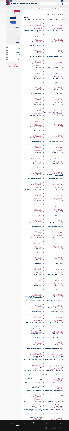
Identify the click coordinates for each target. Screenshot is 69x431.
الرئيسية (35, 3)
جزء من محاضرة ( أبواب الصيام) (38, 73)
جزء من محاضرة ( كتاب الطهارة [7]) (38, 306)
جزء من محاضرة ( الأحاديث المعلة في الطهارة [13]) (57, 184)
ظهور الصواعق (58, 189)
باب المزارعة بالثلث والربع (56, 63)
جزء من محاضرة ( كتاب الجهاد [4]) (59, 217)
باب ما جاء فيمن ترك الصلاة (56, 163)
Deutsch (53, 429)
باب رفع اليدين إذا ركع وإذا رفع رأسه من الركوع (53, 19)
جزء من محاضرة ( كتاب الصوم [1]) (38, 206)
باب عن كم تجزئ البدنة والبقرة (34, 41)
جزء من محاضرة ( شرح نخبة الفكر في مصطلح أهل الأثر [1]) (35, 415)
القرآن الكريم (30, 6)
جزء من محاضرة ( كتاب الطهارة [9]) (38, 317)
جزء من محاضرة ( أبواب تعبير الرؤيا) (59, 77)
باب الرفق (58, 115)
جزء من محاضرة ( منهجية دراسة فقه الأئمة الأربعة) (36, 365)
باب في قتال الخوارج (36, 344)
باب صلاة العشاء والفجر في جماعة (55, 89)
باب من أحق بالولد (36, 200)
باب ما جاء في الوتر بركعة (35, 167)
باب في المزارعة (36, 82)
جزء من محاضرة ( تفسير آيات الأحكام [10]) (58, 388)
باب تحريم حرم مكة (57, 270)
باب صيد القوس (36, 130)
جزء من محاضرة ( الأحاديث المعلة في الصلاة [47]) (57, 404)
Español (56, 429)
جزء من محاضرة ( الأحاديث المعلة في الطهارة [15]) (36, 184)
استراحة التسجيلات (53, 428)
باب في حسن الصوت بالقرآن (56, 137)
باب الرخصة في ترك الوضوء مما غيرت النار (33, 148)
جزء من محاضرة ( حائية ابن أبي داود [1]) (58, 232)
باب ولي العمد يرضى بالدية (35, 337)
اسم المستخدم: (15, 13)
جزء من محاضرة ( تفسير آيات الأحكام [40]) (58, 408)
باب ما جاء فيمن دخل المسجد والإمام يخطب (53, 167)
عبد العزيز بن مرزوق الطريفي (57, 24)
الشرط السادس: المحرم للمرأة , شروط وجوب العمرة (32, 390)
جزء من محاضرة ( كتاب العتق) (59, 291)
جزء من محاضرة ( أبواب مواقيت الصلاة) (58, 110)
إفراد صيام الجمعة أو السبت (35, 185)
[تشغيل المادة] (43, 19)
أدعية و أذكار (54, 427)
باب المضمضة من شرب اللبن (56, 152)
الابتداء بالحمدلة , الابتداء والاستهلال (55, 413)
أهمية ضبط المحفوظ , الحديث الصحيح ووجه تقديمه (52, 370)
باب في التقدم (37, 204)
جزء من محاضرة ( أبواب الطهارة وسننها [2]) (37, 147)
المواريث (15, 3)
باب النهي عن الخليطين (56, 196)
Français (50, 429)
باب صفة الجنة (37, 67)
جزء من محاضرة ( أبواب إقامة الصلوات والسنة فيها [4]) (57, 169)
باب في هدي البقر (57, 259)
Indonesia (43, 429)
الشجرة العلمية (17, 6)
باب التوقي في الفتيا (36, 285)
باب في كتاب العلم (57, 285)
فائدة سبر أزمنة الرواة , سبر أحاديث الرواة (33, 413)
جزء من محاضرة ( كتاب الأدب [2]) (59, 221)
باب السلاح (58, 52)
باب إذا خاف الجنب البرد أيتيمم (55, 311)
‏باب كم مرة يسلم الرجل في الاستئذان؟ (33, 222)
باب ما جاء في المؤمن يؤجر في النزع (34, 45)
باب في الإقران (58, 263)
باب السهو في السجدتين (56, 237)
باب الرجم (37, 52)
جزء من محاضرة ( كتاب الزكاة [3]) (38, 258)
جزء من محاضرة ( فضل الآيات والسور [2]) (37, 408)
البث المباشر (12, 6)
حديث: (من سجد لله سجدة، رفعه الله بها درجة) (32, 300)
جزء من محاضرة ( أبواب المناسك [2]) (38, 99)
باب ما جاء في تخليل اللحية (56, 148)
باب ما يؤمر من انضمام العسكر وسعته (54, 215)
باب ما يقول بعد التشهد (56, 233)
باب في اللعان (58, 200)
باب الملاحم (37, 152)
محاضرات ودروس (61, 424)
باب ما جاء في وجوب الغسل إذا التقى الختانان (53, 30)
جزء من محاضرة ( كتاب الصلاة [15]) (59, 243)
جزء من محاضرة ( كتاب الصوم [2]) (59, 210)
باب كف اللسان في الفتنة (56, 34)
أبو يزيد (19, 60)
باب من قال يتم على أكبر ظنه (34, 237)
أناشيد (55, 423)
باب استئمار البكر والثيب (56, 100)
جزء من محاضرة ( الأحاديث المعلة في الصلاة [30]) (36, 328)
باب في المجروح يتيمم (35, 311)
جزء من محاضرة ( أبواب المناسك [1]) (59, 99)
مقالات (30, 3)
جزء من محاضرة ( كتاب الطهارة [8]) (59, 317)
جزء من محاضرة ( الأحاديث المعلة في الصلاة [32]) (57, 332)
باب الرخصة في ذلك (57, 211)
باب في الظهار (37, 263)
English (47, 429)
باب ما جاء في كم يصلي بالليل (34, 137)
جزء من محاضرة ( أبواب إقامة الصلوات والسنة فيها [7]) (36, 25)
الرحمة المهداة (47, 423)
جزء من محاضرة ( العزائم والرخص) (59, 195)
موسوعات (32, 3)
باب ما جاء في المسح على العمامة (55, 26)
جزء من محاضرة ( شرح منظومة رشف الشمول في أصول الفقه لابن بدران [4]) (33, 376)
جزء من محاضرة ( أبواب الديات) (38, 62)
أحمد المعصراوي (18, 48)
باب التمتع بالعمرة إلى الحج (35, 93)
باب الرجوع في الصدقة (56, 104)
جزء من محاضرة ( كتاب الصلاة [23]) (59, 84)
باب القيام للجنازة (36, 248)
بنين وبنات (12, 3)
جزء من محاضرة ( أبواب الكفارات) (59, 40)
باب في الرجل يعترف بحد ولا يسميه (34, 333)
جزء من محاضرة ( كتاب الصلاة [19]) (38, 77)
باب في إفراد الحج (36, 259)
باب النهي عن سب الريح (56, 119)
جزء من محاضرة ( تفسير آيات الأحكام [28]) (58, 365)
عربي (58, 429)
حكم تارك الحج (57, 185)
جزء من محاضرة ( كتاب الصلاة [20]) (38, 243)
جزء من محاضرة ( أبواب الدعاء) (59, 62)
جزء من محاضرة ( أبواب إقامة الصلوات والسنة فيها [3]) (36, 162)
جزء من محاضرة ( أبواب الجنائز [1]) (38, 47)
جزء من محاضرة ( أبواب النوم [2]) (59, 269)
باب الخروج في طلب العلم (35, 226)
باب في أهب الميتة (57, 296)
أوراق (19, 59)
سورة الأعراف (18, 52)
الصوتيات (20, 3)
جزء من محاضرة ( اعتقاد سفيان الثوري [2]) (37, 384)
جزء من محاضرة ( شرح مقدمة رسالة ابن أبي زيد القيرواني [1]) (56, 415)
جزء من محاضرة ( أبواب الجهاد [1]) (38, 51)
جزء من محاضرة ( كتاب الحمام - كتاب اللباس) (37, 291)
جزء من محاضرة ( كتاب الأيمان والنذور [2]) (37, 254)
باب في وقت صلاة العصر (56, 318)
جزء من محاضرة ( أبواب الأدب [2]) (38, 121)
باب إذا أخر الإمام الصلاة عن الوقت (34, 318)
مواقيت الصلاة (32, 424)
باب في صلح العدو (36, 270)
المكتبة (18, 3)
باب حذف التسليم (36, 233)
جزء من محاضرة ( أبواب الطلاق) (59, 147)
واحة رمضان (47, 424)
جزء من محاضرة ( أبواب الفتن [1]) (59, 36)
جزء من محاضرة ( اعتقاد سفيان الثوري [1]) (58, 384)
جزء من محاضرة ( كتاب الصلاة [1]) (59, 321)
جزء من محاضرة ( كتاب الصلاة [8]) (59, 247)
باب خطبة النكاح (36, 100)
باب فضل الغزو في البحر (56, 126)
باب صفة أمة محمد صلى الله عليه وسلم (54, 67)
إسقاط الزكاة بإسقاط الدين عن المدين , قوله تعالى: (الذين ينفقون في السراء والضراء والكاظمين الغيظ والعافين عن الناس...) (33, 379)
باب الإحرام (58, 93)
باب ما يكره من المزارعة (35, 63)
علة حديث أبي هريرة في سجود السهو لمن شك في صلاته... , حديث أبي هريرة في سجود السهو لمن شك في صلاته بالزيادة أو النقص (54, 402)
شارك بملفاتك (8, 6)
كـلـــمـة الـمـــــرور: (15, 16)
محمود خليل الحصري (18, 53)
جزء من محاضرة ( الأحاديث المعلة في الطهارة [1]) (57, 306)
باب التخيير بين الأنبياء (56, 344)
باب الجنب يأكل (36, 174)
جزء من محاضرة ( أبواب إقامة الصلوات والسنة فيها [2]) (57, 162)
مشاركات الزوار (25, 423)
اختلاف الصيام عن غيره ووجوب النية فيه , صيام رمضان (52, 409)
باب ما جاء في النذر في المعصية (34, 252)
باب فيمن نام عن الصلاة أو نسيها (55, 322)
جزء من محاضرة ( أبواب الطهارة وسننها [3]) (58, 29)
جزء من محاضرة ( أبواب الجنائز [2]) (59, 51)
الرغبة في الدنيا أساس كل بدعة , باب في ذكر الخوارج (31, 359)
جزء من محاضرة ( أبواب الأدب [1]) (59, 121)
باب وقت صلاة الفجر (36, 104)
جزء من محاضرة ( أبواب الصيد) (59, 132)
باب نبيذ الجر (37, 196)
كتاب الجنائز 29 (18, 54)
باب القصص (37, 119)
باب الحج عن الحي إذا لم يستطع (34, 89)
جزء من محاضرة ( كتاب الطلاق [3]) (59, 206)
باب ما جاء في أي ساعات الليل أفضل (55, 141)
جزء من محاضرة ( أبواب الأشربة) (38, 195)
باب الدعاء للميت (57, 252)
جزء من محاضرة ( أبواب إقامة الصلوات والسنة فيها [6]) (57, 136)
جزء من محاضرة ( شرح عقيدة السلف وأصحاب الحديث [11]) (56, 354)
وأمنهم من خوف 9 (16, 36)
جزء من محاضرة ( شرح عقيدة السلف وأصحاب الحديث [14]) (35, 354)
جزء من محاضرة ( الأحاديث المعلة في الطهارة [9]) (57, 158)
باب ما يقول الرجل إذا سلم (56, 82)
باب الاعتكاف (37, 211)
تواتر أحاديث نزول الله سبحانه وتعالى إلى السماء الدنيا (52, 348)
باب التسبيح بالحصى (36, 78)
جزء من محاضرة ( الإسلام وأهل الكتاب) (58, 376)
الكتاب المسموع (61, 428)
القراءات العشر (22, 6)
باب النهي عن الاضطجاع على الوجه (34, 115)
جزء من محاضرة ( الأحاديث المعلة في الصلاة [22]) (57, 114)
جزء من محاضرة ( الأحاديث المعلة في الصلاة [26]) (36, 114)
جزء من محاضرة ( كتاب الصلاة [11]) (59, 236)
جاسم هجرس (18, 57)
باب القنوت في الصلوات (56, 78)
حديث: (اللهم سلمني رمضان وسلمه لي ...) (53, 300)
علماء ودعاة (26, 6)
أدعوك (19, 57)
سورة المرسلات (18, 47)
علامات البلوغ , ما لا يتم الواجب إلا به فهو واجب (32, 374)
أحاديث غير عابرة (18, 50)
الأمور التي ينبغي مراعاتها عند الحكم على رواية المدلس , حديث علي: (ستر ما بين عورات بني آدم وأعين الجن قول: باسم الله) (54, 395)
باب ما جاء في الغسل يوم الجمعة (34, 163)
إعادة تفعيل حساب (16, 28)
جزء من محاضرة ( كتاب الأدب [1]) (38, 217)
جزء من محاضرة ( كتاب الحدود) (59, 339)
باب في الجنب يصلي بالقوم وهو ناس (54, 178)
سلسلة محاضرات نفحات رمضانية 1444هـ (13, 38)
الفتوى (27, 3)
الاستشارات (23, 3)
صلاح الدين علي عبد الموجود (17, 55)
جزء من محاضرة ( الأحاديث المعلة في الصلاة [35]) (36, 419)
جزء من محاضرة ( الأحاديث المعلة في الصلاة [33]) (36, 332)
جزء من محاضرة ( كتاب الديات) (38, 339)
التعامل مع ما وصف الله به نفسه (55, 326)
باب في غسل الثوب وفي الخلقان (34, 289)
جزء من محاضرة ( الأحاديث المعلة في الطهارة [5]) (36, 396)
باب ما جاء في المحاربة (56, 333)
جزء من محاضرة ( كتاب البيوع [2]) (59, 280)
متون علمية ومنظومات (53, 424)
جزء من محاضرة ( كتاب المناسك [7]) (38, 269)
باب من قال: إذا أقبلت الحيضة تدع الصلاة (54, 307)
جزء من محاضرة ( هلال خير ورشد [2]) (38, 369)
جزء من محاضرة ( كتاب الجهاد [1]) (38, 125)
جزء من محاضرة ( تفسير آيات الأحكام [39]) (37, 404)
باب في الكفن (58, 248)
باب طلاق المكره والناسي (35, 141)
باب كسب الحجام (57, 45)
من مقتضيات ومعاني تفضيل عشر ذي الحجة (53, 41)
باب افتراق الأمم (36, 34)
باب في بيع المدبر (57, 289)
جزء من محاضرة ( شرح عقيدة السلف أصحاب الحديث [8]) (56, 328)
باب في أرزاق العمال (36, 274)
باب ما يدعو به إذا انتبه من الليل (34, 56)
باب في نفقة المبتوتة (56, 204)
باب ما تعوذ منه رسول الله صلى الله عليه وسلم (53, 56)
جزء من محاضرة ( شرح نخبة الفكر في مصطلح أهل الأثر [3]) (56, 419)
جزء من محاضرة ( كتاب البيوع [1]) (38, 84)
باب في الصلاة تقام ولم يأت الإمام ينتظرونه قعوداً (32, 322)
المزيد (17, 42)
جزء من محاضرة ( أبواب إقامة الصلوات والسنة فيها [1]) (57, 25)
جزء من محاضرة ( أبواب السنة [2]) (59, 73)
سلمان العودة (18, 51)
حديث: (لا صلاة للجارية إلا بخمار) (34, 126)
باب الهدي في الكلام (36, 215)
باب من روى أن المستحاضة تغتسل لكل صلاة (33, 307)
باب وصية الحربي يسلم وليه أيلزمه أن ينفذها (53, 274)
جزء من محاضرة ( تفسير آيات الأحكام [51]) (58, 380)
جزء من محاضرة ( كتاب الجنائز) (59, 254)
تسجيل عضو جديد (17, 27)
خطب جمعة (61, 427)
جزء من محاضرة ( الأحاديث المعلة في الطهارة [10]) (36, 158)
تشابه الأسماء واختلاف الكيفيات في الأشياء (33, 348)
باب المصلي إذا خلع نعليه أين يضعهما (33, 178)
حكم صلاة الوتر (36, 111)
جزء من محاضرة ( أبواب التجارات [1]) (59, 47)
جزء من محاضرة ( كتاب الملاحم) (38, 88)
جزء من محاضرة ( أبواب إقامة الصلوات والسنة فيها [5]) (36, 169)
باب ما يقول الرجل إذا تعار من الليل (55, 222)
